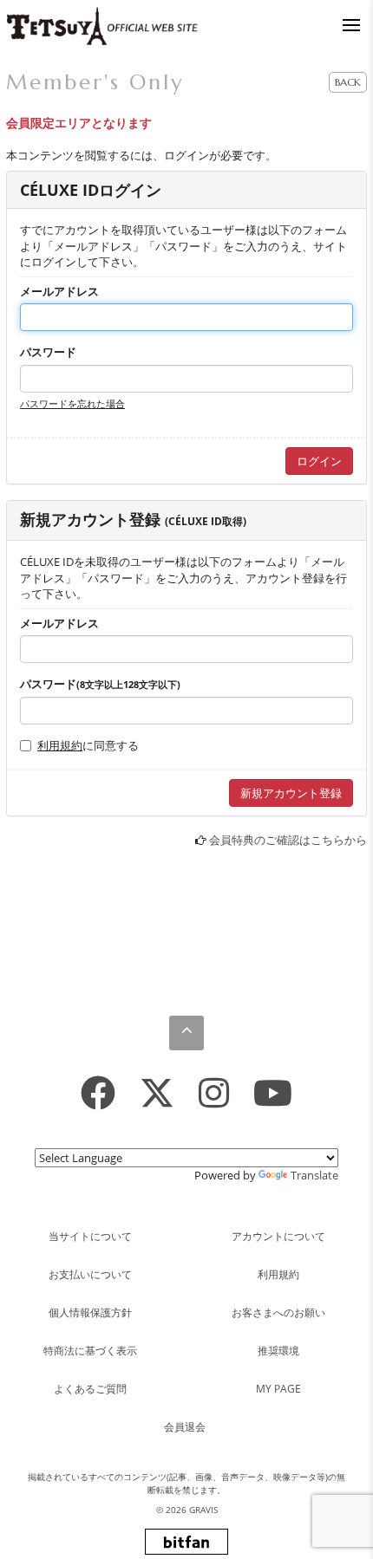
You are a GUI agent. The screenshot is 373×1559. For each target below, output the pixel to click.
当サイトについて (90, 1236)
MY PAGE (278, 1388)
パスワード (48, 352)
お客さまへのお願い (278, 1312)
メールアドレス (59, 291)
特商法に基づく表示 (90, 1350)
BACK (348, 81)
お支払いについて (90, 1274)
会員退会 (185, 1426)
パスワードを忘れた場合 (72, 403)
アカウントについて (278, 1236)
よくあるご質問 (90, 1388)
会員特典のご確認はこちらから (288, 840)
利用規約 (59, 745)
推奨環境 (278, 1350)
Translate (314, 1175)
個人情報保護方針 (90, 1312)
